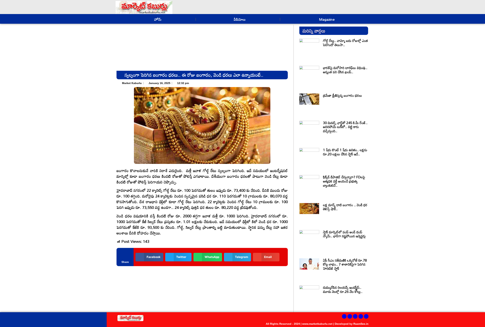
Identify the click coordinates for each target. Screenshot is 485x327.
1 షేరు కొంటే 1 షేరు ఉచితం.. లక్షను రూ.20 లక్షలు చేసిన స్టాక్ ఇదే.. (345, 151)
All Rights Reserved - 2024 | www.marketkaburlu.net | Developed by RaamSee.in (317, 323)
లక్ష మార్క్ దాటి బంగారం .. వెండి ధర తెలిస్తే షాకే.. (345, 206)
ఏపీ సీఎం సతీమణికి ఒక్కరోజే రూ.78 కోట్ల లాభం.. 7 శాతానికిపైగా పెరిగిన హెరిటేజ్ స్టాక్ (345, 264)
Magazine (326, 19)
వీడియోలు (239, 19)
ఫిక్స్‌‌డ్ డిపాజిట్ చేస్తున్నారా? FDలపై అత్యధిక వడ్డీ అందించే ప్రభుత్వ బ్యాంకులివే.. (344, 181)
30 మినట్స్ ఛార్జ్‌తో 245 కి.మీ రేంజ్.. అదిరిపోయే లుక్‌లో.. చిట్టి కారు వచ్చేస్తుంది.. (345, 126)
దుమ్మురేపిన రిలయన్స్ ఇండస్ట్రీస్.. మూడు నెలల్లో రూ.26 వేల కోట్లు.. (342, 289)
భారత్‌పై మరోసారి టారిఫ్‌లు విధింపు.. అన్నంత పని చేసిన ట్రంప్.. (345, 69)
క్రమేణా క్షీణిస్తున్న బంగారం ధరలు (342, 95)
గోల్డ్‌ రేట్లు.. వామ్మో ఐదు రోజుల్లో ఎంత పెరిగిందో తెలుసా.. (345, 42)
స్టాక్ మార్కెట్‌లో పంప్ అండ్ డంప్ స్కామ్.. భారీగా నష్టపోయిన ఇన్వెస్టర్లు (344, 234)
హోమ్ (157, 19)
